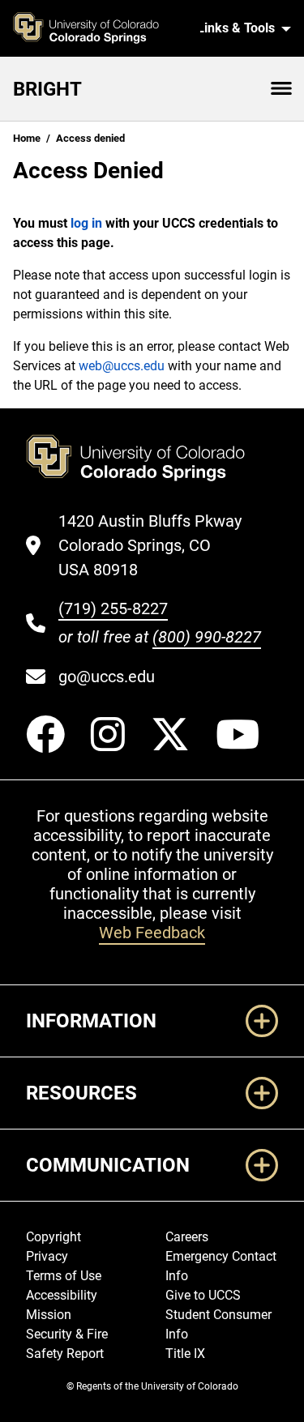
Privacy (47, 1256)
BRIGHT (47, 89)
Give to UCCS (203, 1295)
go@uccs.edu (106, 676)
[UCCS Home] (100, 28)
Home (27, 138)
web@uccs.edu (122, 366)
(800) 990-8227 (206, 637)
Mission (48, 1314)
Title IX (185, 1353)
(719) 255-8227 (113, 608)
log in (86, 223)
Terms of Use (63, 1275)
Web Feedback (152, 932)
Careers (186, 1237)
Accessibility (61, 1295)
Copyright (53, 1237)
